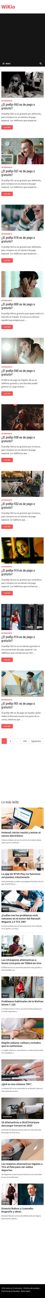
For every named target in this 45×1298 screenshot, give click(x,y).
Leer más (7, 127)
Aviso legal (25, 1291)
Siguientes (36, 741)
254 (24, 741)
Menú (8, 63)
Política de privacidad (10, 1291)
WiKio (8, 6)
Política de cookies (32, 1288)
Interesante (6, 101)
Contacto (18, 1288)
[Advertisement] (22, 37)
